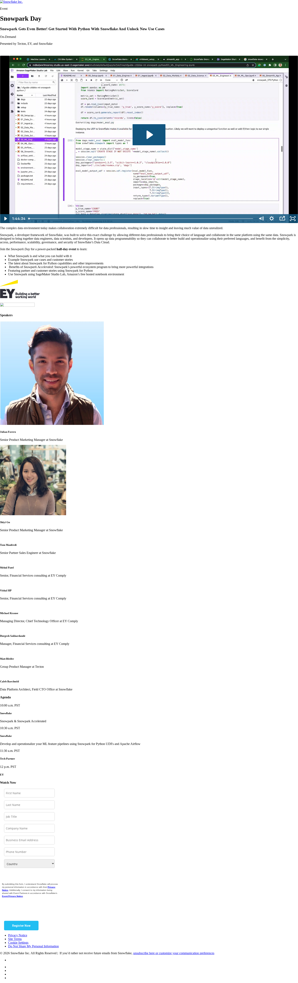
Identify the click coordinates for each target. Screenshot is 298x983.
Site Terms (15, 939)
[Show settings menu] (271, 218)
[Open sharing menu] (282, 218)
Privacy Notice (17, 935)
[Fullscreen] (292, 218)
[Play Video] (5, 218)
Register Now (21, 925)
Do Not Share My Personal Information (33, 946)
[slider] (141, 218)
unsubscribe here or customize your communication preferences (173, 953)
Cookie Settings (18, 942)
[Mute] (261, 218)
